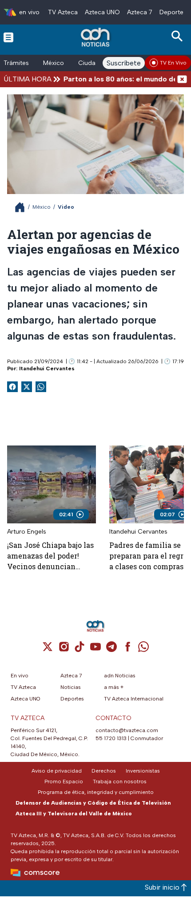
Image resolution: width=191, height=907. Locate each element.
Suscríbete (124, 63)
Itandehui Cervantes (47, 368)
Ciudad (88, 63)
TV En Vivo (173, 63)
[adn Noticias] (96, 37)
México (53, 63)
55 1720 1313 (111, 738)
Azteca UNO (102, 12)
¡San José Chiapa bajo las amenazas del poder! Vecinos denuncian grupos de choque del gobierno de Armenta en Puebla (50, 556)
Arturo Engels (26, 531)
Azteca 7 (139, 12)
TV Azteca (63, 12)
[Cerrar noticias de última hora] (182, 79)
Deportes (173, 12)
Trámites (16, 63)
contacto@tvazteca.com (127, 730)
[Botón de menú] (8, 37)
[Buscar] (178, 36)
